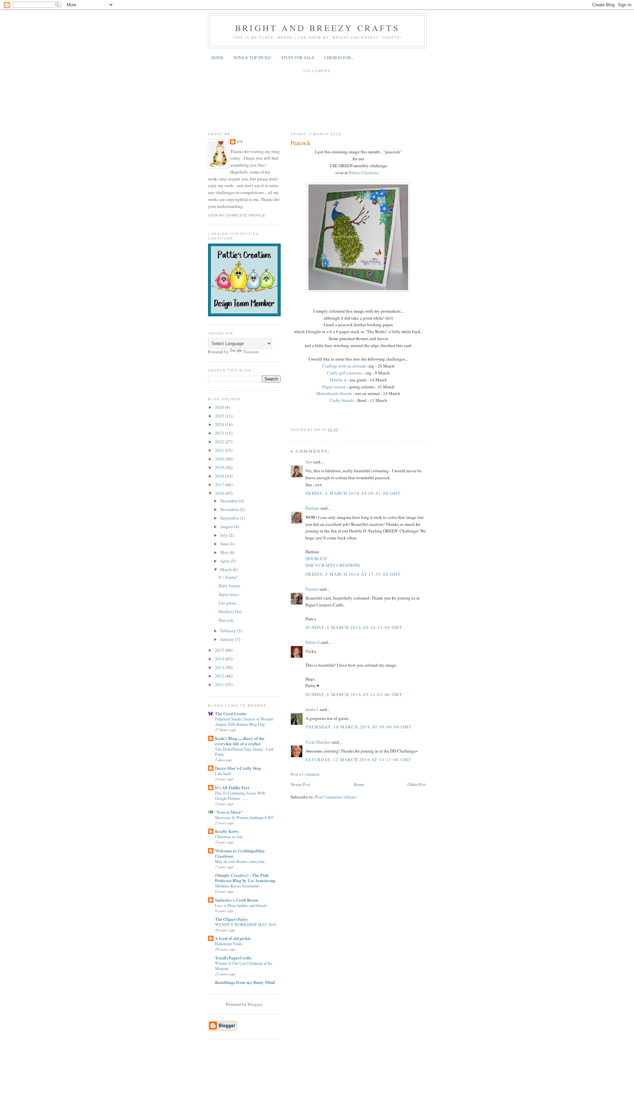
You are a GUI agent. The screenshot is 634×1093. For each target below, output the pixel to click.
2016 (220, 493)
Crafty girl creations (345, 373)
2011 (220, 684)
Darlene (312, 508)
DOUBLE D (316, 559)
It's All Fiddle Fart (232, 787)
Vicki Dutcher (318, 742)
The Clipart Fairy (231, 919)
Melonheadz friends (334, 393)
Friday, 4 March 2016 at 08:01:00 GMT (353, 493)
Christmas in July (229, 836)
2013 (220, 667)
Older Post (416, 784)
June (224, 544)
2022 (220, 442)
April (225, 561)
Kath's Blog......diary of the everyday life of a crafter (239, 741)
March (226, 569)
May (224, 552)
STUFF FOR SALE (297, 57)
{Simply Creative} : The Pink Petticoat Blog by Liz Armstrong (245, 877)
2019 (220, 467)
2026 (220, 407)
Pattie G (312, 642)
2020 (220, 459)
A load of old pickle (233, 938)
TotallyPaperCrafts (233, 958)
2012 (220, 676)
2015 (220, 650)
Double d (338, 380)
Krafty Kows (226, 831)
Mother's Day (230, 611)
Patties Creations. (364, 173)
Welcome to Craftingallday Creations (240, 853)
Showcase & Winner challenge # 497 (244, 817)
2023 (220, 433)
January (227, 639)
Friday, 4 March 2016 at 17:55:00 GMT (353, 574)
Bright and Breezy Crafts (317, 27)
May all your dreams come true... (241, 861)
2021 (220, 450)
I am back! (223, 773)
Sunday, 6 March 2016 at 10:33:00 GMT (354, 627)
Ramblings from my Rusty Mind (245, 982)
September (230, 518)
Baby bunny (230, 586)
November (230, 509)
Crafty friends (342, 400)
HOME (217, 57)
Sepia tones (229, 594)
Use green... (229, 603)
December (229, 501)
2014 (220, 659)
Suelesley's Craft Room (236, 900)
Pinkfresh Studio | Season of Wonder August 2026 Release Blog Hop (244, 721)
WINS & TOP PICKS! (252, 57)
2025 (220, 416)
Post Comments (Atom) (335, 797)
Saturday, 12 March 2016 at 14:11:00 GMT (358, 759)
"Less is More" (229, 812)
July (224, 535)
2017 (220, 485)
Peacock (226, 620)
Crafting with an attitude (344, 366)
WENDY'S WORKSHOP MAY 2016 (245, 924)
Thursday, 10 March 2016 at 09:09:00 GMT (358, 727)
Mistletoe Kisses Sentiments (237, 885)
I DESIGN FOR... (339, 57)
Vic (240, 141)
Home (359, 784)
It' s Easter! (228, 577)
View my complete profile (236, 215)
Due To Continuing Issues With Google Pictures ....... (240, 795)
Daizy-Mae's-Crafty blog (238, 768)
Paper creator (334, 387)
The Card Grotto (230, 713)
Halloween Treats (228, 943)
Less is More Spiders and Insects (241, 905)
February (228, 631)
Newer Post (300, 784)
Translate (251, 352)
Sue (309, 462)
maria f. (312, 709)
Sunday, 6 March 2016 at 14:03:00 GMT (354, 694)
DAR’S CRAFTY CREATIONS (332, 565)
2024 (220, 424)
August (227, 526)
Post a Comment (305, 774)
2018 (220, 476)
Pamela (311, 589)
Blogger (255, 1004)
